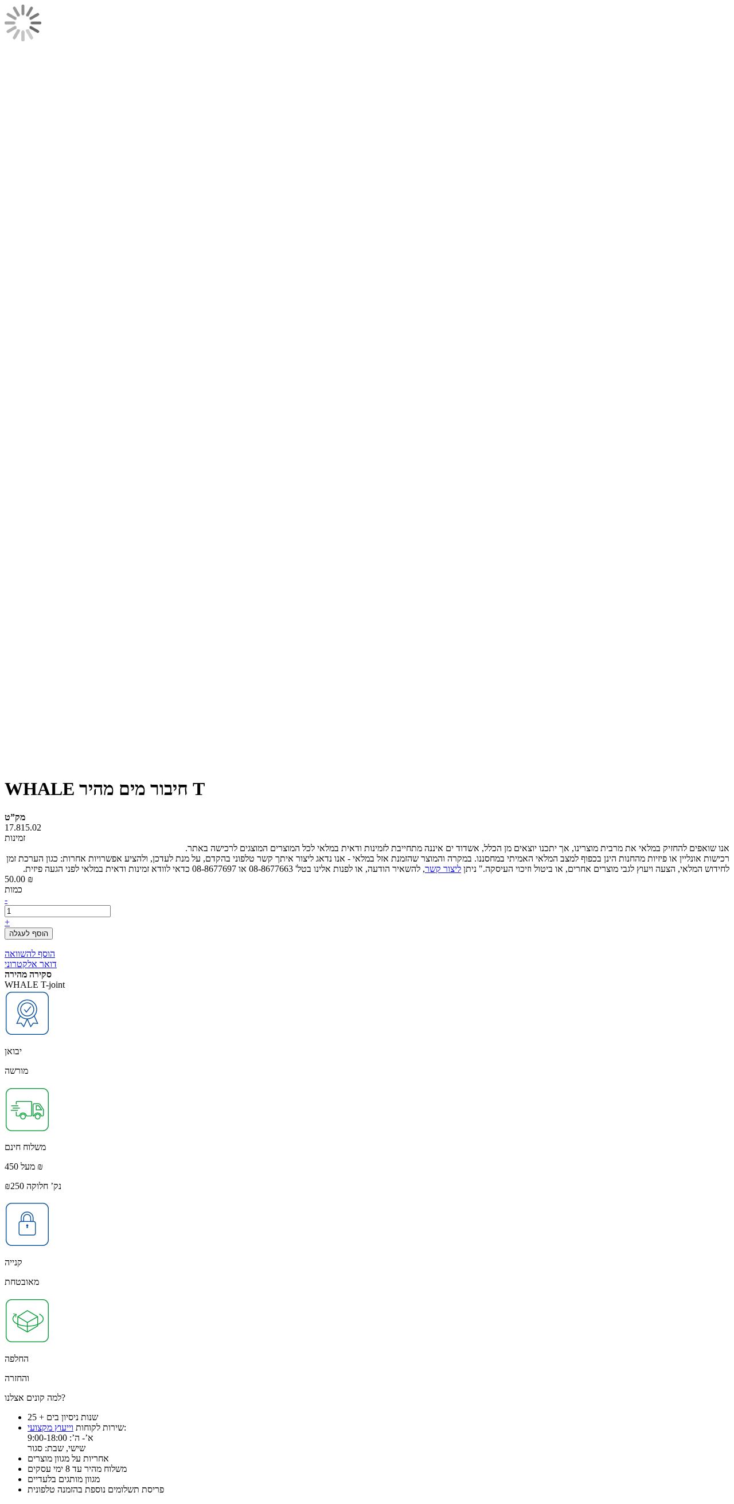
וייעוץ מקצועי (50, 1427)
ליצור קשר (443, 869)
